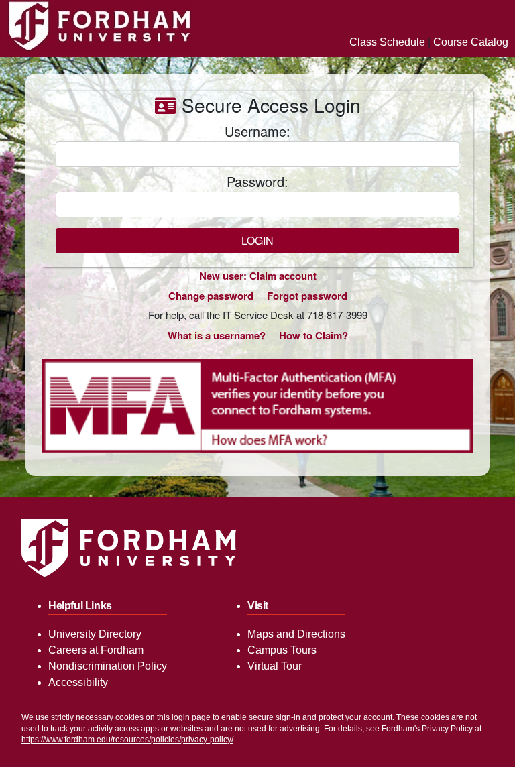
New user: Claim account (258, 275)
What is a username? (217, 335)
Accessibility (78, 682)
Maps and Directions (296, 634)
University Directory (94, 634)
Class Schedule (387, 42)
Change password (210, 295)
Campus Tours (282, 650)
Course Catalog (470, 42)
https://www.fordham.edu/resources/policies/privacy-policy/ (127, 739)
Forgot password (307, 295)
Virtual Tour (274, 666)
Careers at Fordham (96, 650)
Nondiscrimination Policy (107, 666)
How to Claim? (313, 335)
